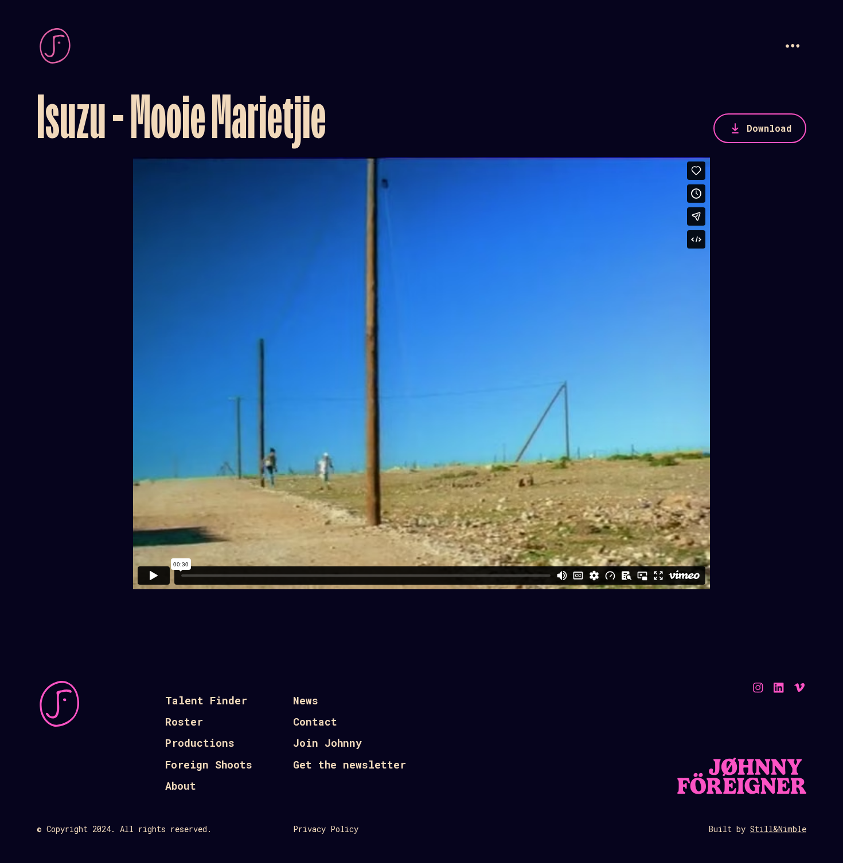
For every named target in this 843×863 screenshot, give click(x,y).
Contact (315, 721)
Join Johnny (327, 743)
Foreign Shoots (208, 764)
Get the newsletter (349, 764)
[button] (792, 46)
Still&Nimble (778, 828)
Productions (200, 743)
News (305, 700)
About (180, 786)
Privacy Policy (325, 828)
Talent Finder (206, 700)
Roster (184, 721)
